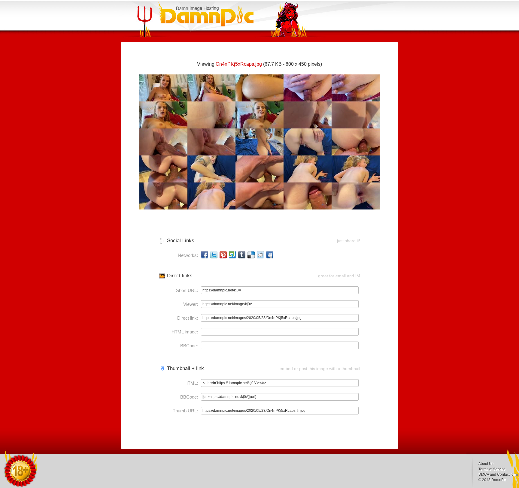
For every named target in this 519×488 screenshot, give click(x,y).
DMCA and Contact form (498, 474)
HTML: (191, 383)
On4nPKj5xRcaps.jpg (239, 64)
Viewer (190, 304)
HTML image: (184, 331)
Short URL (186, 290)
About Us (485, 464)
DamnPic (498, 480)
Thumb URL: (185, 410)
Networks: (188, 255)
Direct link (187, 318)
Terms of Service (491, 469)
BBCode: (189, 345)
